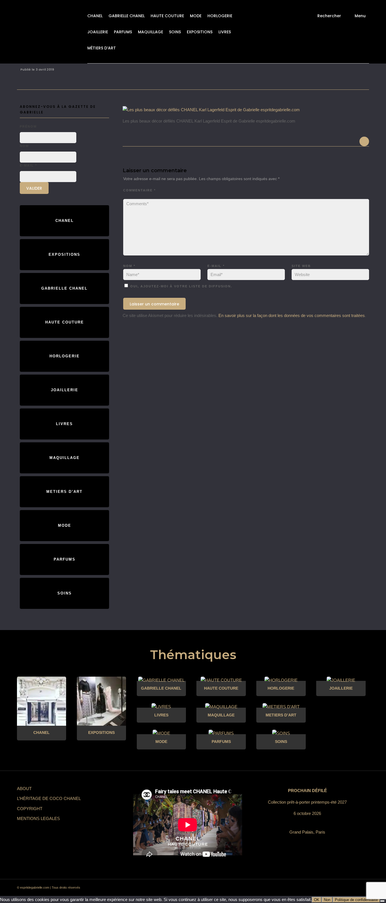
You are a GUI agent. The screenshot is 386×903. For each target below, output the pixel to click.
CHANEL (95, 16)
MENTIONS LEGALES (38, 818)
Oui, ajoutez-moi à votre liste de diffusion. (180, 286)
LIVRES (224, 32)
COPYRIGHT (29, 808)
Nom (129, 266)
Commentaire (139, 190)
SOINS (175, 32)
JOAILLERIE (97, 32)
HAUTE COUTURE (167, 16)
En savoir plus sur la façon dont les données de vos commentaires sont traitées (291, 315)
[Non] (382, 901)
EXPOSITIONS (199, 32)
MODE (195, 16)
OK (316, 900)
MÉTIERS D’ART (101, 48)
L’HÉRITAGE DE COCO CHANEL (49, 798)
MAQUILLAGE (150, 32)
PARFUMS (123, 32)
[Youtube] (342, 888)
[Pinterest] (322, 888)
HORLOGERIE (219, 16)
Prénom (28, 126)
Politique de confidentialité (356, 900)
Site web (301, 266)
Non (327, 900)
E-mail (216, 266)
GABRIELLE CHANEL (127, 16)
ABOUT (24, 788)
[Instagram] (311, 888)
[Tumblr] (332, 888)
